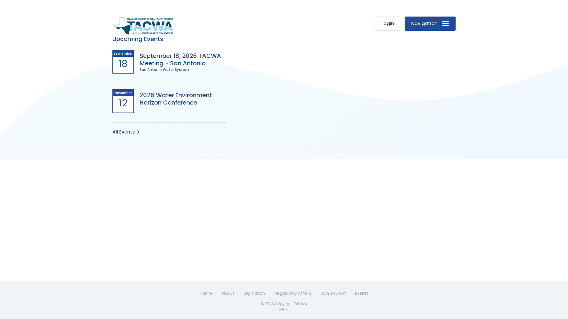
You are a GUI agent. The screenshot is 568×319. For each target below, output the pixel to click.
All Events (123, 131)
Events (362, 293)
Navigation (424, 23)
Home (206, 293)
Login (387, 23)
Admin (284, 309)
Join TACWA (333, 293)
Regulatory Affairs (293, 293)
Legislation (254, 293)
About (228, 293)
